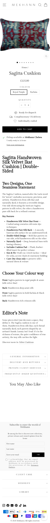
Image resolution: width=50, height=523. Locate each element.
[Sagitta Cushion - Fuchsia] (13, 412)
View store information (15, 145)
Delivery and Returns (25, 362)
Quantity (25, 100)
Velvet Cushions (26, 342)
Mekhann (24, 483)
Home (24, 67)
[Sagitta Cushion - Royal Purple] (9, 412)
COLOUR (25, 87)
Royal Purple (19, 92)
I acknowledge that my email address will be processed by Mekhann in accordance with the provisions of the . (23, 463)
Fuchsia (33, 92)
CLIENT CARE (24, 475)
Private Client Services (25, 368)
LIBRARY (24, 492)
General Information (25, 357)
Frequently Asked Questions (25, 374)
